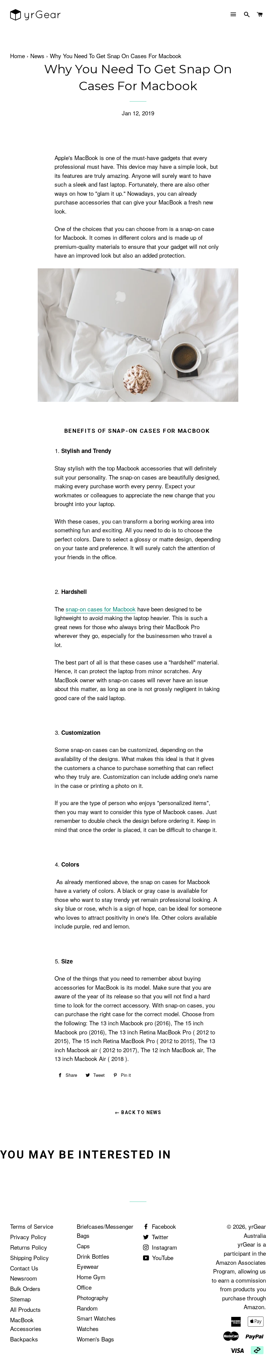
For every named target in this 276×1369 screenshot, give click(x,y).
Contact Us (24, 1268)
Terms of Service (31, 1226)
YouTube (161, 1257)
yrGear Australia (255, 1231)
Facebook (163, 1226)
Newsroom (23, 1278)
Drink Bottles (93, 1256)
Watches (88, 1328)
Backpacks (24, 1339)
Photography (92, 1297)
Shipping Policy (29, 1257)
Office (84, 1287)
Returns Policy (28, 1247)
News (37, 55)
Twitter (159, 1236)
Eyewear (88, 1266)
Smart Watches (96, 1318)
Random (87, 1308)
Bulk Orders (25, 1288)
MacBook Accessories (25, 1324)
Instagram (163, 1247)
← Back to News (138, 1112)
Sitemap (20, 1299)
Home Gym (91, 1276)
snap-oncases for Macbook (101, 609)
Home (17, 55)
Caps (83, 1246)
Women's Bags (95, 1339)
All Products (25, 1309)
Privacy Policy (28, 1236)
